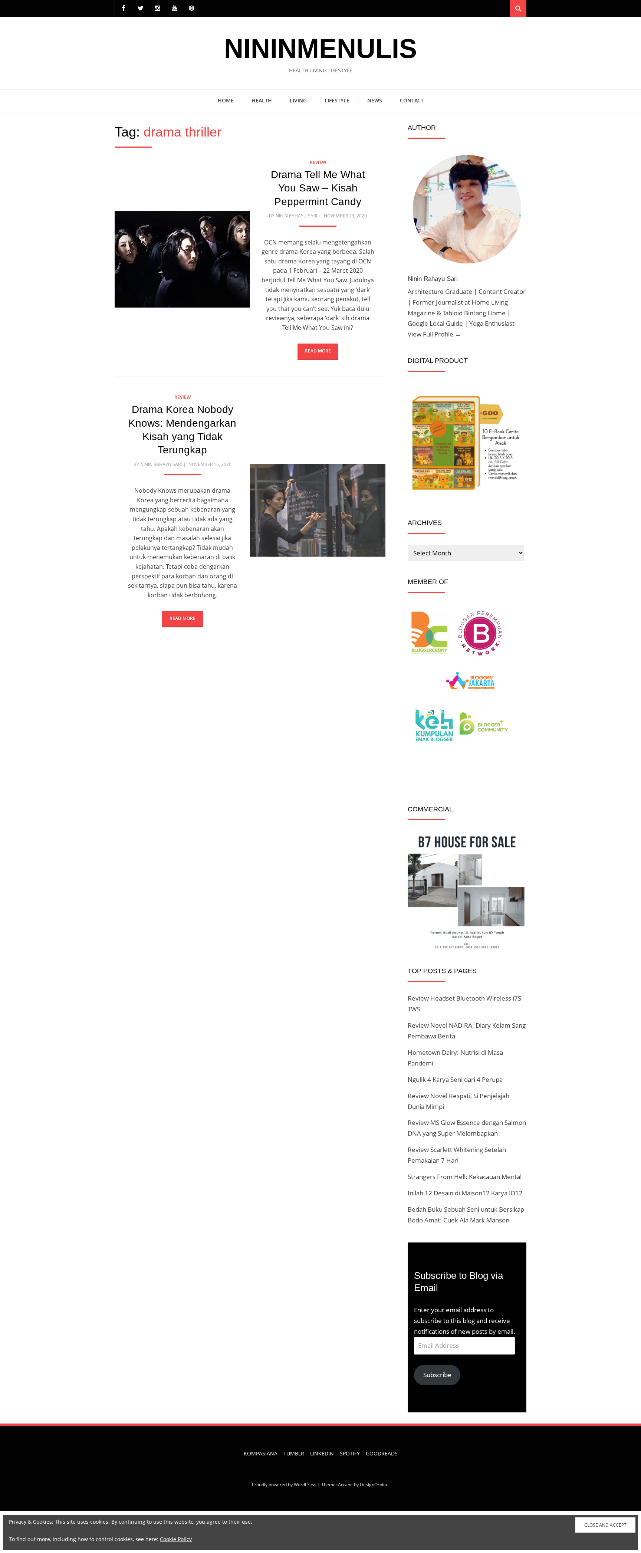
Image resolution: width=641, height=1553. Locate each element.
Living (298, 100)
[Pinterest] (191, 8)
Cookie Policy (176, 1539)
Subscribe (437, 1374)
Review (318, 162)
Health (262, 100)
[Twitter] (140, 8)
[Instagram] (157, 8)
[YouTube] (174, 8)
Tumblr (293, 1453)
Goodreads (382, 1453)
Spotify (350, 1453)
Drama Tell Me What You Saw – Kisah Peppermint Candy (318, 188)
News (374, 100)
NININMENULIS (320, 48)
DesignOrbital (374, 1484)
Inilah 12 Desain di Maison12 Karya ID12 (465, 1193)
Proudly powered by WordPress (284, 1484)
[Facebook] (123, 8)
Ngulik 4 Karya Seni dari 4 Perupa (455, 1079)
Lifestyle (337, 100)
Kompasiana (260, 1453)
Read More (318, 351)
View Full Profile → (434, 334)
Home (226, 100)
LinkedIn (322, 1453)
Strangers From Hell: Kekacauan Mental (465, 1176)
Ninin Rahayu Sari (296, 216)
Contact (412, 100)
